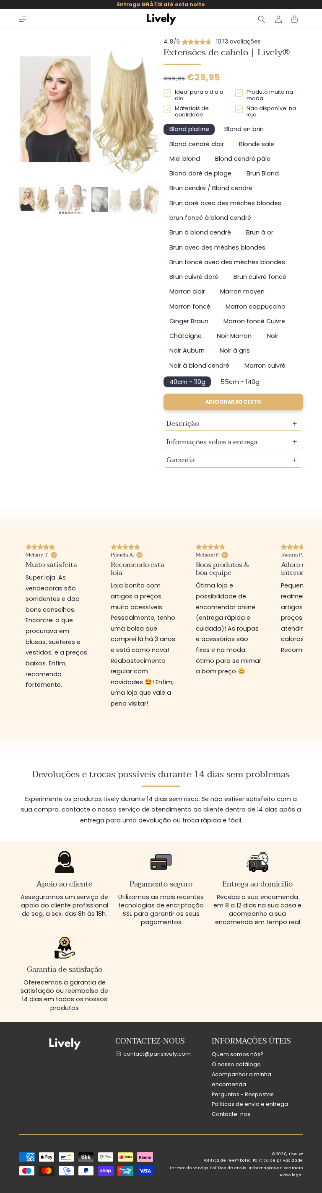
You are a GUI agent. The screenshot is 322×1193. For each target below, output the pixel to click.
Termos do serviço (188, 1167)
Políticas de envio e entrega (250, 1104)
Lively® (296, 1154)
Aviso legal (291, 1175)
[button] (22, 19)
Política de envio (228, 1167)
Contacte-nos (231, 1114)
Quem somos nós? (237, 1054)
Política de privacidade (278, 1160)
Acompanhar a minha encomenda (241, 1079)
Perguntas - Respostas (243, 1094)
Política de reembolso (227, 1160)
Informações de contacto (276, 1167)
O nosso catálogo (236, 1064)
